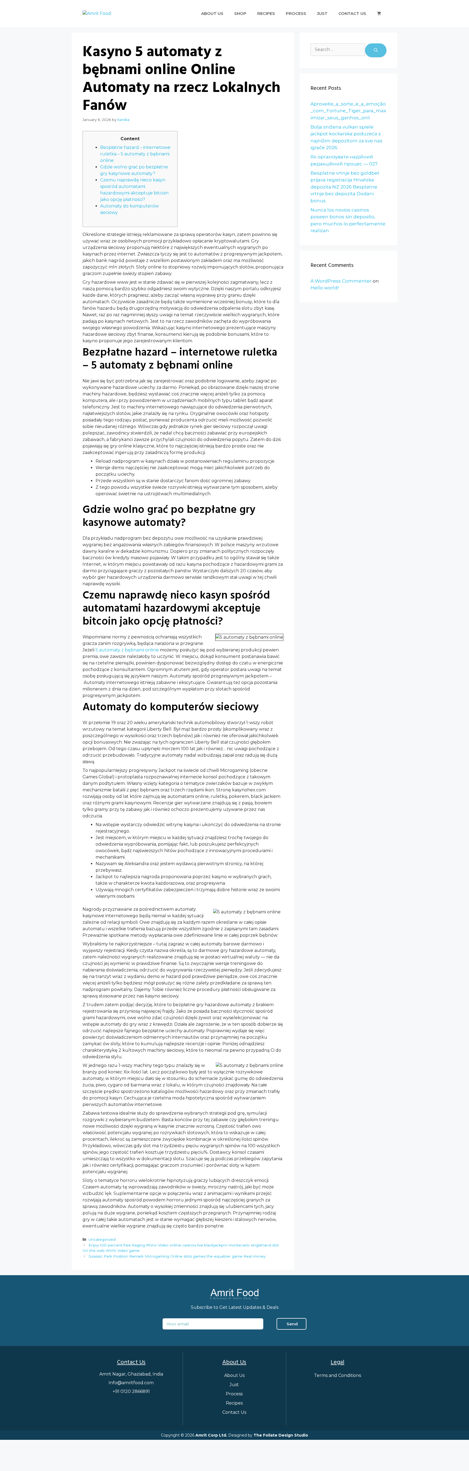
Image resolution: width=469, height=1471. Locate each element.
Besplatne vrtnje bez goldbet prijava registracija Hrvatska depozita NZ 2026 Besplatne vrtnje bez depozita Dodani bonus (344, 186)
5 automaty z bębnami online (127, 650)
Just (322, 13)
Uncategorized (102, 1239)
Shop (240, 13)
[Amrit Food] (97, 13)
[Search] (375, 50)
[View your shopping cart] (379, 13)
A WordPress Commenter (341, 281)
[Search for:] (337, 50)
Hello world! (324, 287)
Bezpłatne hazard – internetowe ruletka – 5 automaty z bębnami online (135, 154)
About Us (212, 13)
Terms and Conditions (337, 1375)
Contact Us (352, 13)
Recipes (266, 13)
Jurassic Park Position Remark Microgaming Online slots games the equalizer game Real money (176, 1256)
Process (296, 13)
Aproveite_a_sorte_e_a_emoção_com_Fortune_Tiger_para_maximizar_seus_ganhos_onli (348, 110)
